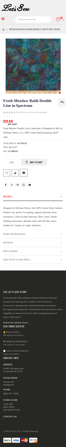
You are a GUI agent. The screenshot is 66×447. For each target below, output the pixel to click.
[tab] (33, 196)
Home (3, 29)
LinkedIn (17, 184)
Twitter (11, 184)
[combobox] (33, 19)
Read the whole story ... (16, 322)
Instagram (8, 384)
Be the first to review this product (31, 112)
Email (29, 184)
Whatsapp (23, 184)
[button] (60, 93)
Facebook (5, 184)
